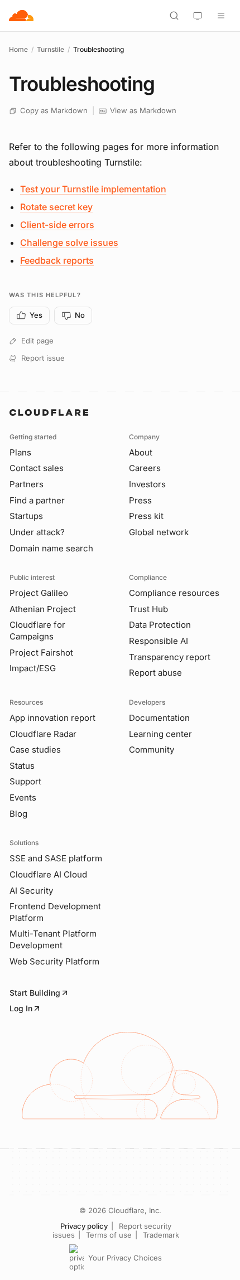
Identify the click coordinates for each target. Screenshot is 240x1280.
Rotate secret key (56, 206)
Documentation (159, 717)
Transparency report (169, 657)
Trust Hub (148, 609)
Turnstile (50, 49)
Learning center (160, 734)
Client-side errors (57, 224)
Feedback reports (57, 260)
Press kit (146, 516)
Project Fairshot (41, 652)
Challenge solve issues (69, 242)
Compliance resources (174, 593)
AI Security (31, 890)
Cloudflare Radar (42, 734)
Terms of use (109, 1234)
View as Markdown (143, 110)
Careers (145, 468)
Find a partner (37, 500)
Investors (147, 484)
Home (18, 49)
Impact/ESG (32, 668)
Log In (20, 1008)
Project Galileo (38, 593)
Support (25, 781)
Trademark (161, 1234)
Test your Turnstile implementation (93, 189)
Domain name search (51, 548)
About (140, 452)
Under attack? (37, 532)
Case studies (35, 749)
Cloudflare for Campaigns (37, 630)
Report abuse (155, 672)
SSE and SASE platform (55, 858)
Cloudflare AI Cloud (48, 874)
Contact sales (36, 468)
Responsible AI (158, 641)
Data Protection (160, 624)
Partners (26, 484)
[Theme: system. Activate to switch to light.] (198, 16)
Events (22, 797)
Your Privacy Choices (125, 1257)
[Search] (174, 16)
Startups (26, 516)
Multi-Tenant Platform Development (53, 939)
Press (140, 500)
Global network (159, 532)
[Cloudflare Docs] (21, 15)
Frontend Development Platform (55, 912)
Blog (18, 813)
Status (22, 765)
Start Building (34, 992)
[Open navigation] (221, 16)
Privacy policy (84, 1225)
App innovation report (52, 717)
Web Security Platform (54, 961)
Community (151, 749)
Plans (20, 452)
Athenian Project (42, 609)
